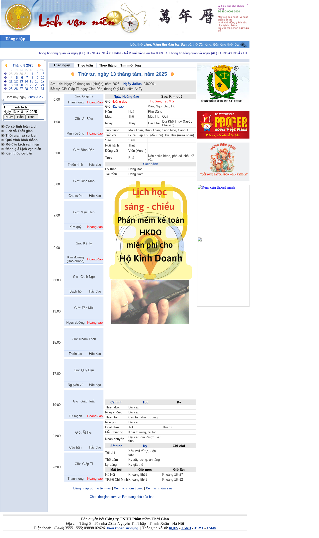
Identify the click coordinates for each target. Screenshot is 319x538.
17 (42, 81)
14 (26, 81)
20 (21, 85)
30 (21, 74)
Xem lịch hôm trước (128, 488)
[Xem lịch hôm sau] (173, 75)
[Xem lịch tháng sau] (39, 65)
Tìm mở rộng (130, 65)
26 (16, 89)
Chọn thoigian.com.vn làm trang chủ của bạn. (122, 497)
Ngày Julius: (133, 84)
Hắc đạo (118, 106)
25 (10, 89)
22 (31, 85)
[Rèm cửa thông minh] (223, 235)
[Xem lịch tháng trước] (6, 65)
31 (26, 74)
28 (10, 74)
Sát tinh (116, 446)
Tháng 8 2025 (23, 65)
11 (10, 81)
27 (21, 89)
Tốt (145, 402)
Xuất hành (150, 164)
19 (16, 85)
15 (31, 81)
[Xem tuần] (5, 74)
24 (42, 85)
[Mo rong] (3, 126)
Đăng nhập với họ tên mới (92, 488)
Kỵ (145, 446)
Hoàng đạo (119, 101)
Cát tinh (116, 402)
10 (42, 77)
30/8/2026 (35, 97)
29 (16, 74)
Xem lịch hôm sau (159, 488)
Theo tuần (85, 65)
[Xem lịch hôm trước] (72, 75)
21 (26, 85)
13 (21, 81)
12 (16, 81)
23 (36, 85)
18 (10, 85)
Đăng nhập (15, 38)
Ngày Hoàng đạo (126, 96)
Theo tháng (108, 65)
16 (36, 81)
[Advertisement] (150, 364)
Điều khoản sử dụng (122, 528)
